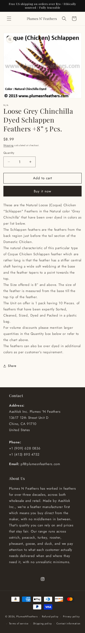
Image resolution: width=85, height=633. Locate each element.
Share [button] (12, 365)
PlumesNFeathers (27, 616)
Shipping (8, 145)
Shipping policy (42, 623)
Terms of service (19, 623)
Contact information (68, 623)
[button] (9, 19)
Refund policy (50, 616)
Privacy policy (71, 616)
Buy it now (42, 191)
